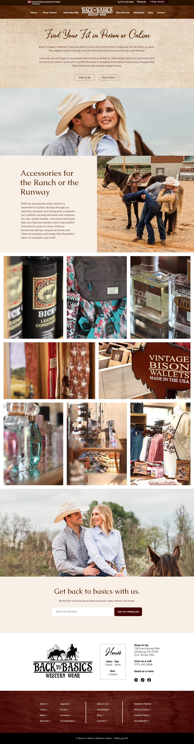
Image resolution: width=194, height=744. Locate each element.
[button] (71, 12)
